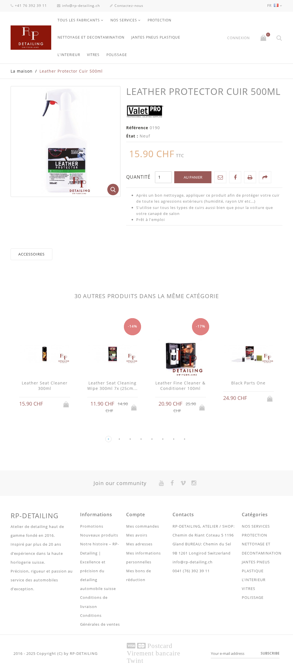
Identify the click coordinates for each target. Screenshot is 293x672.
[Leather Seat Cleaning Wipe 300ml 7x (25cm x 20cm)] (112, 354)
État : (132, 136)
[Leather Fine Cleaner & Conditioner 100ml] (180, 354)
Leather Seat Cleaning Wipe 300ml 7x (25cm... (112, 385)
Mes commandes (142, 526)
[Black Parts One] (248, 354)
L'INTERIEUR (69, 54)
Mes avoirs (136, 535)
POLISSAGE (116, 54)
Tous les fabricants (79, 20)
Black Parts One (248, 383)
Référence (137, 127)
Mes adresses (139, 544)
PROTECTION (159, 20)
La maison (22, 71)
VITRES (93, 54)
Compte (135, 514)
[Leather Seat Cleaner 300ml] (44, 354)
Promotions (91, 526)
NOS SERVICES (123, 20)
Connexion (238, 38)
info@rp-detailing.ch (81, 5)
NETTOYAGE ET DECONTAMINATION (91, 37)
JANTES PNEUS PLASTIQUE (155, 37)
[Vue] (50, 404)
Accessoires (31, 254)
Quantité (138, 177)
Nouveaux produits (99, 535)
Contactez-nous (128, 5)
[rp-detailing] (31, 37)
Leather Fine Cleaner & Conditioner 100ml (180, 385)
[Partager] (265, 177)
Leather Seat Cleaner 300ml (45, 385)
